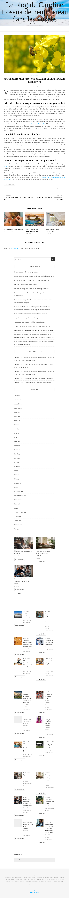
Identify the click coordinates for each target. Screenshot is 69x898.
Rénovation (17, 504)
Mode (16, 487)
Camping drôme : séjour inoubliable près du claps (29, 322)
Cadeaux (17, 420)
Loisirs (16, 470)
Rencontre (17, 500)
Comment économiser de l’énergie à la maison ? (38, 378)
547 (19, 594)
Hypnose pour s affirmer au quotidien (26, 272)
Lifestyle (16, 466)
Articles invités (35, 884)
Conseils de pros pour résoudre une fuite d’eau (49, 642)
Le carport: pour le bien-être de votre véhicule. (49, 746)
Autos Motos (18, 404)
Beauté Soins (18, 408)
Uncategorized (18, 525)
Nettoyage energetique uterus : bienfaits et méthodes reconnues (34, 276)
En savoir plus (19, 559)
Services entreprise (20, 512)
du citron (6, 166)
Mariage (16, 479)
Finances (17, 450)
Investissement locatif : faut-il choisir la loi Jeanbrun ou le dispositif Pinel (49, 828)
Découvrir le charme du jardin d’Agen (25, 284)
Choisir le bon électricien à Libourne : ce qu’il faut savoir (31, 280)
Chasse (16, 425)
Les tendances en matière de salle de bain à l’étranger (55, 229)
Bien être (34, 76)
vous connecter (15, 248)
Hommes (17, 458)
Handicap (17, 454)
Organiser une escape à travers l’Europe (26, 318)
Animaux (17, 395)
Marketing (17, 483)
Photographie (18, 491)
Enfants (16, 433)
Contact (41, 884)
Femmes (17, 445)
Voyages (16, 529)
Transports (17, 516)
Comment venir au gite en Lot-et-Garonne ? (37, 382)
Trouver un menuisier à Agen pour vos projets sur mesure (32, 326)
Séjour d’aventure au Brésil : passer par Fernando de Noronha (32, 229)
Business (17, 416)
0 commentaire (61, 189)
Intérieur (17, 462)
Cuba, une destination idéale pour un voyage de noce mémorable (27, 698)
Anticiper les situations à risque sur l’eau (27, 616)
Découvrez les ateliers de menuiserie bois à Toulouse (30, 314)
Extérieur (17, 441)
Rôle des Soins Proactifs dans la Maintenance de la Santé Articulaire (28, 665)
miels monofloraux (9, 184)
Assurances (17, 400)
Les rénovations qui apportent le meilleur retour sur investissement (49, 665)
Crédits (16, 429)
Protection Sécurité (20, 495)
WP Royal (38, 875)
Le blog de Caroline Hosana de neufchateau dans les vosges (34, 12)
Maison (16, 475)
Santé (16, 508)
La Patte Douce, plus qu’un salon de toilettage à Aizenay (31, 289)
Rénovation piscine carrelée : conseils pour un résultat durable (33, 330)
